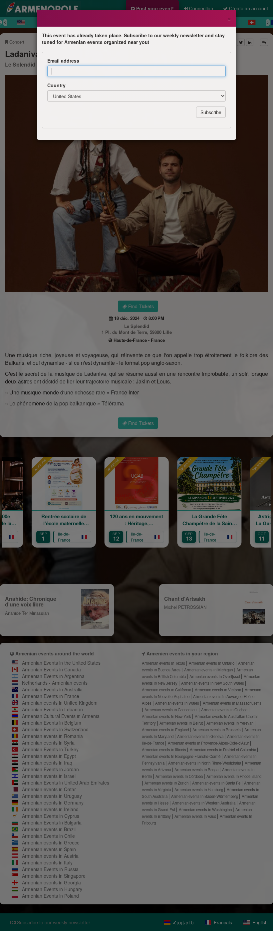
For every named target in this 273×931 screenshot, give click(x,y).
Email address (63, 60)
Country (56, 85)
